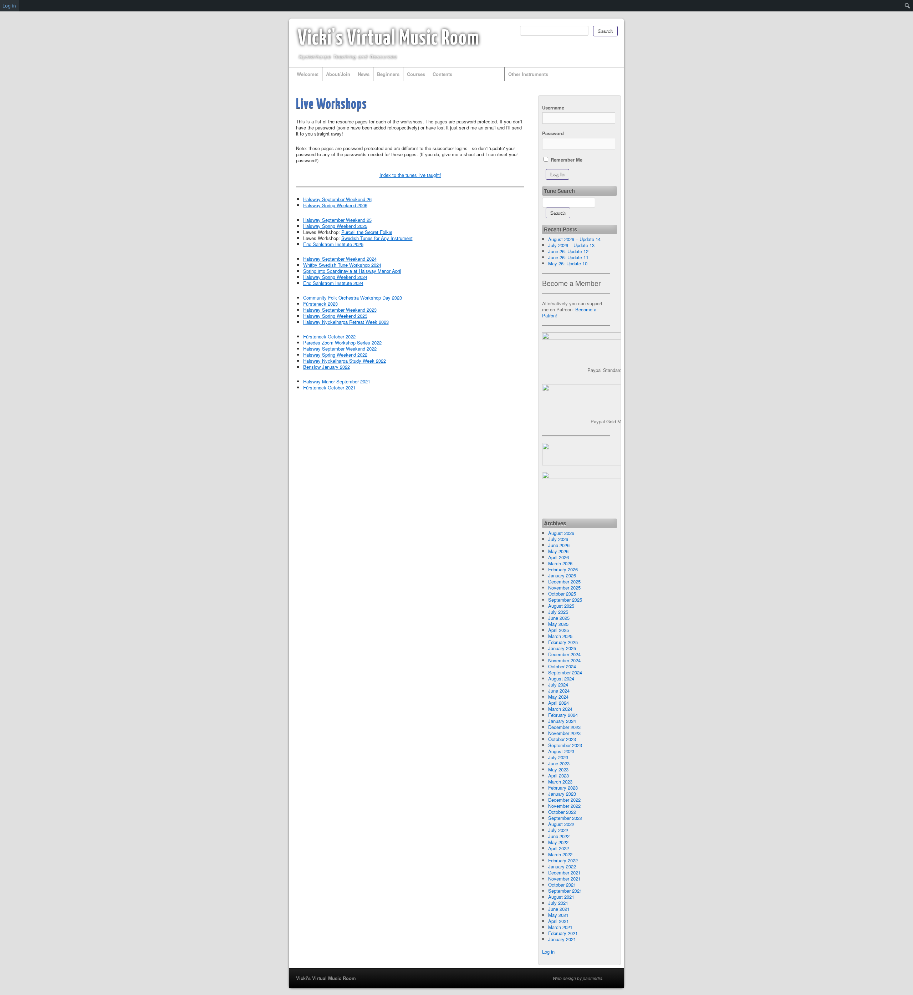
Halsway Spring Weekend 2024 (335, 277)
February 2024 (563, 714)
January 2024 (562, 721)
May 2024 (558, 696)
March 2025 (560, 636)
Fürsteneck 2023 (320, 303)
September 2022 (565, 818)
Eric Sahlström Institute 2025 (333, 244)
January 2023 (562, 793)
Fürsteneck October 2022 (329, 336)
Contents (442, 74)
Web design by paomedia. (578, 978)
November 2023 (564, 733)
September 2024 (565, 672)
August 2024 (561, 678)
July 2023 (558, 757)
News (363, 74)
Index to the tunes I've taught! (410, 175)
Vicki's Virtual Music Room (389, 39)
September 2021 (565, 890)
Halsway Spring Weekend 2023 (335, 315)
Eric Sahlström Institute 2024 (333, 283)
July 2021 (558, 902)
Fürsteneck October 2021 (329, 387)
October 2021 (562, 884)
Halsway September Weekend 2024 (340, 258)
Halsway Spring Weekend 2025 (335, 226)
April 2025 (558, 630)
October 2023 (562, 739)
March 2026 (560, 563)
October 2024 (562, 666)
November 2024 (564, 660)
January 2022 (562, 866)
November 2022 (564, 805)
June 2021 (559, 908)
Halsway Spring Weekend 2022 (335, 354)
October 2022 (562, 811)
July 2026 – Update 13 (571, 245)
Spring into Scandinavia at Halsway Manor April (352, 270)
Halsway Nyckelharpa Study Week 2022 (344, 360)
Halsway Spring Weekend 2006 (335, 205)
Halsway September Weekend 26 (337, 199)
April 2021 (558, 921)
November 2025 (564, 587)
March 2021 (560, 927)
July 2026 (558, 539)
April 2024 (558, 702)
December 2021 (564, 872)
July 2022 (558, 830)
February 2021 (563, 933)
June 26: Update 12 (568, 251)
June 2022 (559, 836)
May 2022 (558, 842)
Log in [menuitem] (9, 6)
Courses (416, 74)
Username (553, 107)
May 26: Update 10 (567, 263)
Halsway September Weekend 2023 (340, 309)
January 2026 (562, 575)
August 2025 (561, 605)
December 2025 (564, 581)
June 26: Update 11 (568, 257)
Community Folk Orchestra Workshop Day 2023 (352, 297)
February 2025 (563, 642)
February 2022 (563, 860)
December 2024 (564, 654)
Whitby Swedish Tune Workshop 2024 (342, 264)
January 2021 (562, 939)
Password (553, 133)
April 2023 (558, 775)
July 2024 (558, 684)
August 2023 (561, 751)
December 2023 (564, 727)
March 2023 (560, 781)
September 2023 (565, 745)
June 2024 (559, 690)
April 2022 (558, 848)
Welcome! (307, 74)
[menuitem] (907, 5)
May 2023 (558, 769)
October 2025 (562, 593)
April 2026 (558, 557)
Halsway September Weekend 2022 (340, 348)
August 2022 (561, 824)
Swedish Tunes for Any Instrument (377, 238)
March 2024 (560, 708)
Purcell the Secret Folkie (366, 232)
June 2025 (559, 617)
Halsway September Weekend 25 (337, 219)
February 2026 (563, 569)
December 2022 (564, 799)
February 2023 (563, 787)
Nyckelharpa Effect (480, 74)
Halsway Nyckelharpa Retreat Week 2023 (346, 321)
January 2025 (562, 648)
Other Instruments (528, 74)
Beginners (388, 74)
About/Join (338, 74)
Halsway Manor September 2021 (336, 381)
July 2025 (558, 611)
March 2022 (560, 854)
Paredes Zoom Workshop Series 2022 (342, 342)
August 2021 (561, 896)
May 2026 (558, 551)
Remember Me (565, 159)
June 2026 (559, 545)
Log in (548, 951)
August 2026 (561, 533)
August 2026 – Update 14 (574, 239)
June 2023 (559, 763)
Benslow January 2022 (326, 366)
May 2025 (558, 624)
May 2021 (558, 915)
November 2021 (564, 878)
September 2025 (565, 599)
